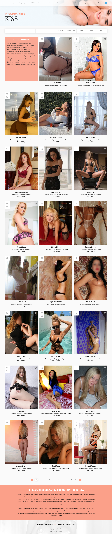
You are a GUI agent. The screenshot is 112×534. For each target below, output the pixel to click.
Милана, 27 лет (56, 192)
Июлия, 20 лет (21, 137)
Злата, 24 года (56, 357)
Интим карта (68, 3)
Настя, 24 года (90, 466)
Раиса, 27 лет (90, 192)
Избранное (100, 3)
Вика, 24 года (56, 83)
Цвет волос (61, 30)
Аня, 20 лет (56, 411)
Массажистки (42, 3)
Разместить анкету (80, 3)
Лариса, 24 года (90, 247)
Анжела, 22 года (90, 357)
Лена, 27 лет (21, 411)
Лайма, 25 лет (21, 466)
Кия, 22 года (90, 83)
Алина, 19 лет (90, 411)
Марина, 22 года (56, 137)
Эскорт (59, 3)
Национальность (71, 30)
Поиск (91, 3)
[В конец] (80, 480)
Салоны (51, 3)
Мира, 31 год (55, 247)
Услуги (81, 30)
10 (75, 479)
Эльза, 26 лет (90, 137)
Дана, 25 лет (90, 302)
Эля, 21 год (56, 466)
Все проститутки (11, 3)
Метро (91, 30)
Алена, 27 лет (21, 302)
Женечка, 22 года (21, 192)
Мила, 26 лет (21, 247)
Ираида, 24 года (56, 302)
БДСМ (33, 3)
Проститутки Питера (56, 531)
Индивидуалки (23, 3)
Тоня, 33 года (21, 357)
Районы (102, 30)
